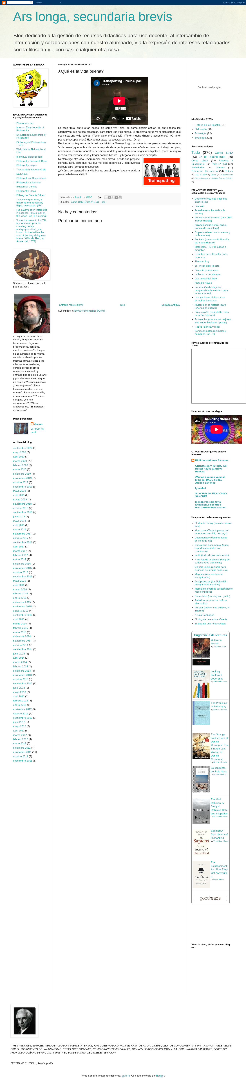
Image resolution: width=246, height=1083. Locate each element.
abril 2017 (18, 546)
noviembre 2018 (22, 503)
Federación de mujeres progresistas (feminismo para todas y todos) (211, 290)
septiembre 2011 (22, 760)
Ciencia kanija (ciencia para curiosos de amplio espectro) (211, 568)
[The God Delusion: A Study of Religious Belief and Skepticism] (201, 823)
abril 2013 (18, 696)
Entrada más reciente (71, 304)
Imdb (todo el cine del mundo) (212, 555)
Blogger (160, 1075)
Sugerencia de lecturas (210, 635)
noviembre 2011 (22, 752)
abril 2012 (18, 730)
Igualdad (200, 488)
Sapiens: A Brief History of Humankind (219, 834)
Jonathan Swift (219, 647)
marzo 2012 (20, 734)
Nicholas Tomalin (220, 762)
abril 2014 (18, 657)
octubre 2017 (20, 537)
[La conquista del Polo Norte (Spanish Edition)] (201, 791)
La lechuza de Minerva (208, 274)
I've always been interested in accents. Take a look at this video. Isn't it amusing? (31, 212)
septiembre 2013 (22, 683)
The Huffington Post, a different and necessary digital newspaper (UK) (29, 202)
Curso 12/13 (199, 160)
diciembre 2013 (22, 670)
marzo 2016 (20, 589)
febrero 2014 (20, 666)
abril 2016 (18, 585)
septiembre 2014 (22, 649)
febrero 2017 (20, 555)
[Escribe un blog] (109, 197)
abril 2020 (18, 456)
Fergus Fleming (219, 774)
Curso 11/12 (77, 202)
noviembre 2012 (22, 709)
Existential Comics (26, 186)
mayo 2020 (19, 452)
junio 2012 (19, 722)
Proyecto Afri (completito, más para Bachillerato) (212, 313)
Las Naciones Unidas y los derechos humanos (210, 299)
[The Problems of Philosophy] (201, 723)
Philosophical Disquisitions (31, 178)
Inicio (123, 304)
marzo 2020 (20, 460)
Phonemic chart (25, 123)
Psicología (200, 133)
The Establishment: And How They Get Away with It (219, 869)
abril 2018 (18, 525)
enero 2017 (19, 559)
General (220, 167)
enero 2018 (19, 529)
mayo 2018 (19, 520)
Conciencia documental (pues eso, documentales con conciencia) (212, 547)
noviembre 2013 (22, 675)
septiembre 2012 (22, 717)
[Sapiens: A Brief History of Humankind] (201, 855)
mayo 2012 (19, 726)
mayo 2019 (19, 490)
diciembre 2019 (22, 473)
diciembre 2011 (22, 747)
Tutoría (229, 171)
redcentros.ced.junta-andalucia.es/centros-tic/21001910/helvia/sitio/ (210, 504)
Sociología (201, 137)
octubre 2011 (20, 756)
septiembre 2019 (22, 486)
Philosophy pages (26, 165)
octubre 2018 (20, 508)
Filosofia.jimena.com (206, 270)
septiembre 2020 (22, 448)
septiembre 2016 (22, 576)
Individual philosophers (29, 156)
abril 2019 (18, 495)
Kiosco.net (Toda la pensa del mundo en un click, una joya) (211, 532)
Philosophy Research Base (31, 161)
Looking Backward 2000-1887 (217, 675)
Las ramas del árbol (206, 278)
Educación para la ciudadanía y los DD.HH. (213, 178)
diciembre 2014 (22, 636)
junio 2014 (19, 653)
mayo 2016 (19, 580)
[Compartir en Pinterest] (120, 197)
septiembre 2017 (22, 542)
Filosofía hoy (202, 261)
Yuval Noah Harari (220, 841)
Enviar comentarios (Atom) (89, 310)
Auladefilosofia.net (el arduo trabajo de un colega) (211, 226)
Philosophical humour (28, 182)
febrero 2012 (20, 739)
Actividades (197, 167)
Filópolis (199, 206)
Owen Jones (218, 879)
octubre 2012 (20, 713)
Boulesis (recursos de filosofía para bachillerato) (212, 241)
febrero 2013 (20, 700)
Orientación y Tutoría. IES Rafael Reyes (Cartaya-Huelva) (211, 468)
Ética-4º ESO (92, 202)
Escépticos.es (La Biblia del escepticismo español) (210, 583)
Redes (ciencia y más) (207, 326)
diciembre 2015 (22, 602)
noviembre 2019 (22, 478)
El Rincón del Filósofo (207, 265)
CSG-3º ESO (201, 175)
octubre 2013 (20, 679)
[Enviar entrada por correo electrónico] (99, 197)
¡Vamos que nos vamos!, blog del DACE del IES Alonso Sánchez (210, 479)
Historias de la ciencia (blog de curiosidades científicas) (212, 561)
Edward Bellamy (220, 682)
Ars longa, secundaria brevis (92, 17)
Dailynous (22, 173)
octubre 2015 (20, 610)
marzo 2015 (20, 623)
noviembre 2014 (22, 640)
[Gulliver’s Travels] (201, 664)
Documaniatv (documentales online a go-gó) (211, 539)
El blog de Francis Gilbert (30, 195)
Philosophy (201, 129)
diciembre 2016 (22, 563)
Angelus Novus (203, 282)
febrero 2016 (20, 593)
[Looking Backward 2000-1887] (201, 697)
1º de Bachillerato (212, 156)
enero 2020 (19, 469)
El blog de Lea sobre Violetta (211, 619)
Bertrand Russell (220, 710)
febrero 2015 (20, 627)
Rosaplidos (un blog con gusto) (212, 596)
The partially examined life (31, 169)
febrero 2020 (20, 465)
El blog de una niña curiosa (210, 623)
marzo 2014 (20, 662)
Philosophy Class (26, 190)
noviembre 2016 (22, 568)
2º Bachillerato (226, 175)
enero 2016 (19, 597)
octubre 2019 (20, 482)
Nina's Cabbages (204, 614)
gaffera (126, 1075)
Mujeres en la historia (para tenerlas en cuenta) (210, 306)
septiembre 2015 (22, 614)
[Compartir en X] (113, 197)
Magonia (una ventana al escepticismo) (209, 576)
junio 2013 (19, 687)
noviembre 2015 (22, 606)
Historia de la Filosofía (207, 124)
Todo (102, 202)
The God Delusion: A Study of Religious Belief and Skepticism (219, 806)
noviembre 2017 (22, 533)
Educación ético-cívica (204, 171)
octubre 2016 (20, 572)
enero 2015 (19, 632)
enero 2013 (19, 704)
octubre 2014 (20, 645)
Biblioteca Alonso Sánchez (211, 460)
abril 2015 (18, 619)
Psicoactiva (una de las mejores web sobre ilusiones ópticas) (213, 321)
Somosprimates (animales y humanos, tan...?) (210, 332)
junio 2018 (19, 516)
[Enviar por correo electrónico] (106, 197)
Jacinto (38, 424)
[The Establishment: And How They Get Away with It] (201, 887)
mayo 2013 (19, 692)
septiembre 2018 (22, 512)
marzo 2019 (20, 499)
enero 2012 (19, 743)
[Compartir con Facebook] (116, 197)
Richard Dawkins (220, 816)
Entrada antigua (171, 304)
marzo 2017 (20, 550)
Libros (213, 175)
